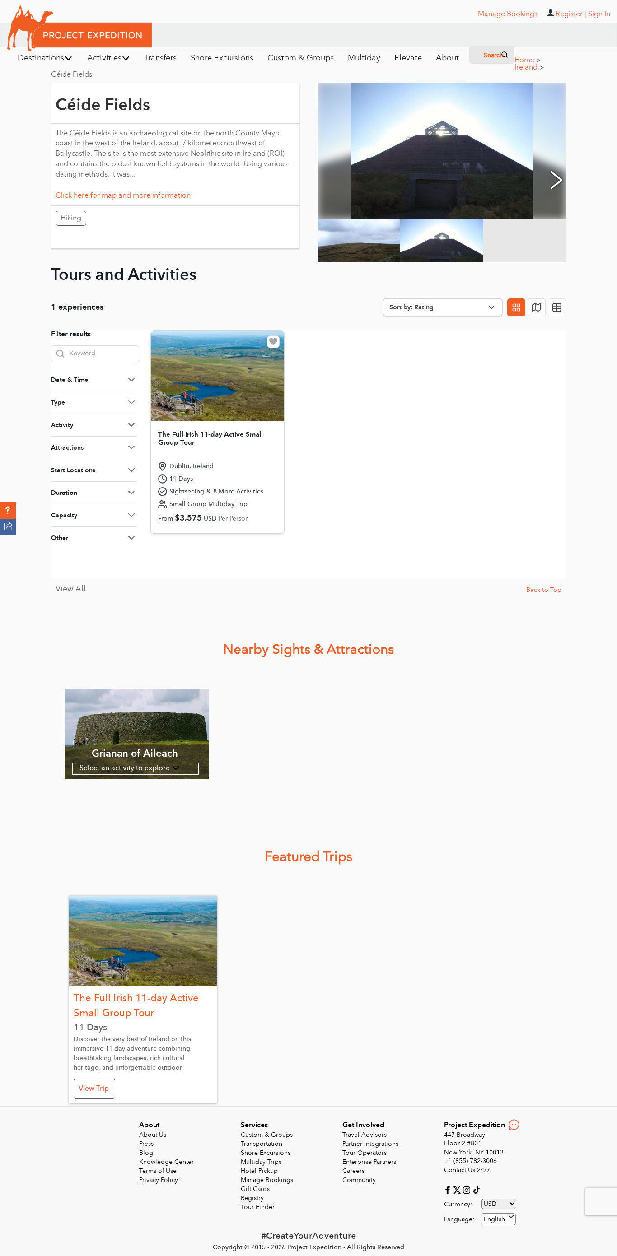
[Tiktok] (476, 1189)
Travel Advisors (364, 1134)
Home (527, 60)
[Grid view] (516, 307)
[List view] (557, 307)
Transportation (261, 1144)
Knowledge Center (166, 1162)
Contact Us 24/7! (468, 1170)
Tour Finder (258, 1207)
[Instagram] (467, 1189)
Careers (353, 1171)
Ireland (529, 67)
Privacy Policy (158, 1180)
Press (146, 1144)
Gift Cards (255, 1189)
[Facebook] (448, 1189)
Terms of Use (158, 1171)
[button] (8, 510)
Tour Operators (364, 1153)
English (494, 1219)
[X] (458, 1189)
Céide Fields (71, 74)
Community (359, 1180)
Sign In (599, 14)
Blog (146, 1153)
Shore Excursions (265, 1153)
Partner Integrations (370, 1144)
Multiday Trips (261, 1162)
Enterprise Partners (369, 1162)
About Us (152, 1134)
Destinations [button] (41, 58)
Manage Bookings (267, 1180)
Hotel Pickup (259, 1171)
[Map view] (537, 307)
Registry (252, 1198)
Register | (571, 14)
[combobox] (498, 1219)
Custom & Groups (267, 1134)
